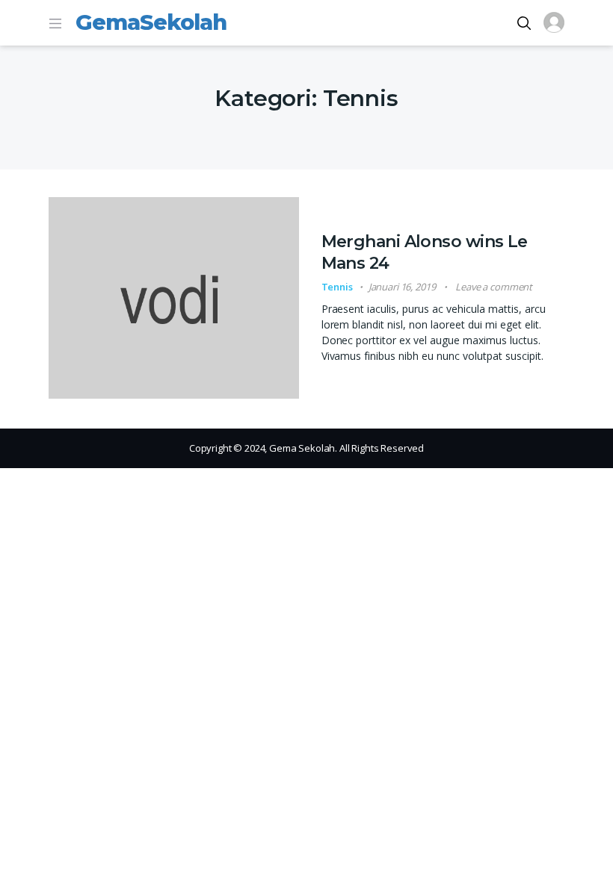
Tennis (337, 286)
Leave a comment (493, 286)
